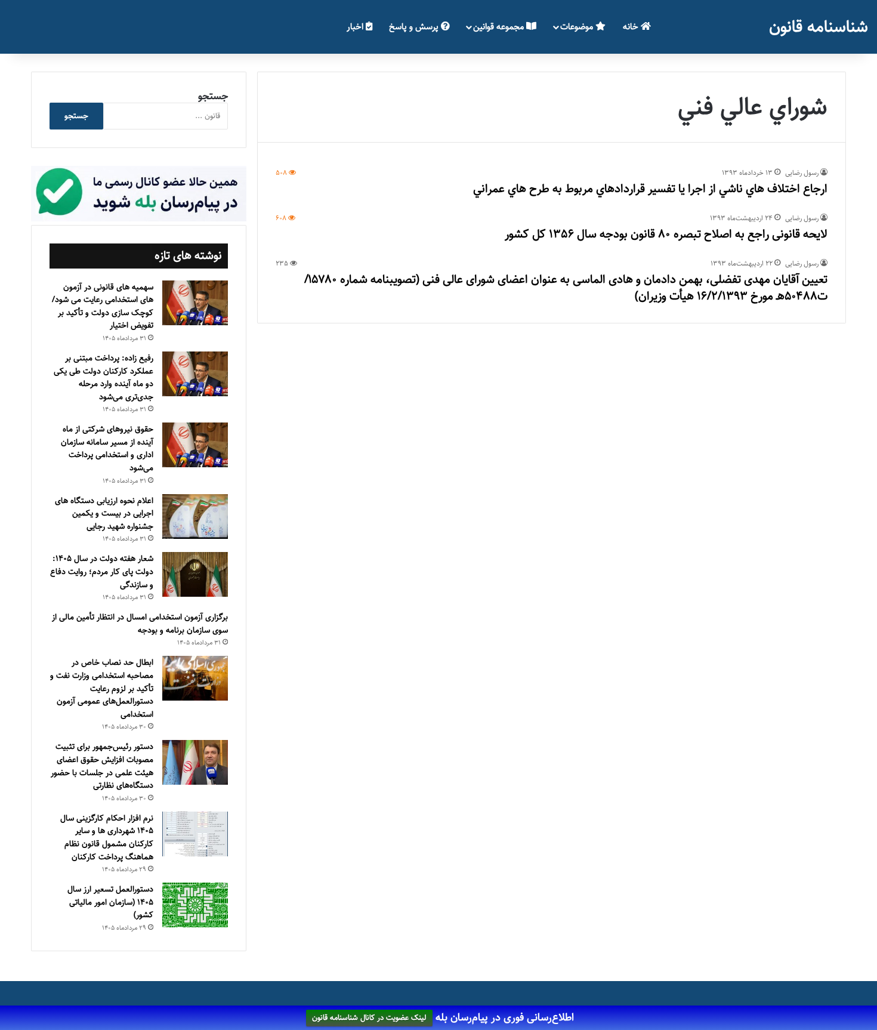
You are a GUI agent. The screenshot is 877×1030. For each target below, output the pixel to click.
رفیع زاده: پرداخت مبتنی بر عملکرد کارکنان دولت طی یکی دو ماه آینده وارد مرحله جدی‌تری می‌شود (103, 377)
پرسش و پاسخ (415, 26)
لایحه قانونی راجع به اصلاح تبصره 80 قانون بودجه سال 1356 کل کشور (666, 234)
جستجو (213, 96)
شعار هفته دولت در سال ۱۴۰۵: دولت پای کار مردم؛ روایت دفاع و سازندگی (101, 571)
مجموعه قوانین (499, 26)
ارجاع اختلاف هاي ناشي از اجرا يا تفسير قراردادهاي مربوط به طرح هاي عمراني (650, 189)
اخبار (356, 26)
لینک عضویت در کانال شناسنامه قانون (369, 1018)
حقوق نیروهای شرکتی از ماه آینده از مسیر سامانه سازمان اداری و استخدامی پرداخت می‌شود (107, 448)
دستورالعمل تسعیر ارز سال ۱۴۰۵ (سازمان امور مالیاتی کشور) (110, 902)
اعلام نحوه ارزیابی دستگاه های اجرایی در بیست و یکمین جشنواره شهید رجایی (104, 513)
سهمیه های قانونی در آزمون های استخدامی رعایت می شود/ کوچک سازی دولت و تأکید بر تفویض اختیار (102, 306)
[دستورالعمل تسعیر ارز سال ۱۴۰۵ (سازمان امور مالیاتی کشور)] (195, 905)
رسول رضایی (802, 172)
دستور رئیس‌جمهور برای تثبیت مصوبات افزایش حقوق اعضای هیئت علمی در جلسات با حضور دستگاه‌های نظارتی (102, 766)
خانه (632, 26)
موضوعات (577, 26)
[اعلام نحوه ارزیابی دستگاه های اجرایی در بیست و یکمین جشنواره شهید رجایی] (195, 516)
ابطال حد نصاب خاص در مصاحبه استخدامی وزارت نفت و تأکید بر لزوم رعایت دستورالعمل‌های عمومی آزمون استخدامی (101, 688)
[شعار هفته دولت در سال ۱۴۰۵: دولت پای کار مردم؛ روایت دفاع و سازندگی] (195, 574)
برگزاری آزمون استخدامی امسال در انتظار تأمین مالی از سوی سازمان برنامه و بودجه (140, 623)
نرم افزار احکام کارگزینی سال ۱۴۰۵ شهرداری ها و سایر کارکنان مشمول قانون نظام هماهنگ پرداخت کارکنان (106, 838)
